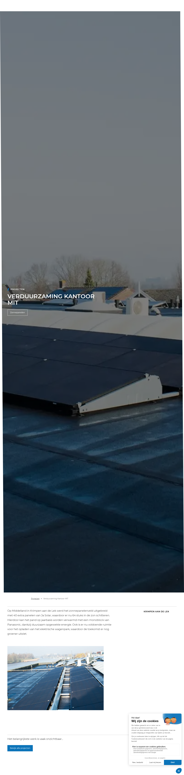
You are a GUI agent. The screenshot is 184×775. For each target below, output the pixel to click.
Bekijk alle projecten (20, 748)
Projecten (35, 598)
